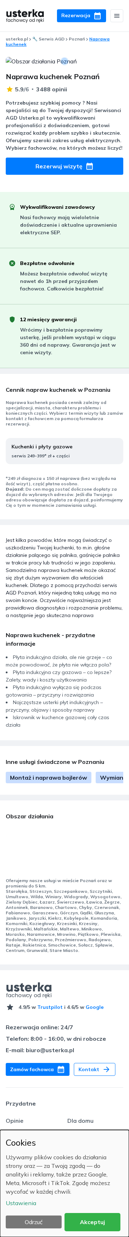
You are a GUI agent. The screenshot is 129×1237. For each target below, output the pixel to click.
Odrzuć (34, 1222)
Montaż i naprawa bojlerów (48, 777)
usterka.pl (17, 39)
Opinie (14, 1120)
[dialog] (64, 1183)
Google (95, 1007)
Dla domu (80, 1120)
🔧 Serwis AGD (48, 39)
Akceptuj (92, 1222)
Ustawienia (21, 1203)
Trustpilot (50, 1007)
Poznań (77, 39)
